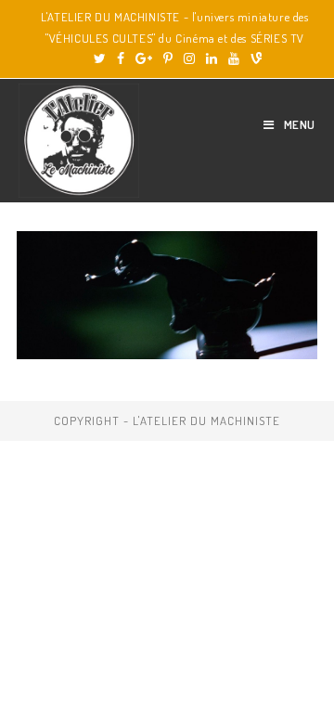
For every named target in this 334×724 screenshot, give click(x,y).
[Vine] (253, 58)
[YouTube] (234, 58)
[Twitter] (99, 58)
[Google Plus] (144, 58)
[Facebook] (120, 58)
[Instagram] (189, 58)
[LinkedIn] (211, 58)
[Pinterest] (168, 58)
